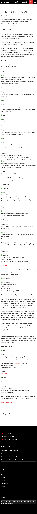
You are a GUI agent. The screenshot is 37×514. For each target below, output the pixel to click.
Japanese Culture (5, 483)
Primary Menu (35, 2)
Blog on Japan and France (10, 439)
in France (4, 9)
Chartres (24, 52)
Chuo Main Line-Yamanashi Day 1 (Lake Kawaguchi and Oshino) (18, 463)
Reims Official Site (6, 402)
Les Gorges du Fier (6, 413)
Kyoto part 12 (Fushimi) (7, 453)
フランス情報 (7, 433)
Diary (2, 474)
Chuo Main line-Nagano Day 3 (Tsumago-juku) (13, 456)
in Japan (3, 480)
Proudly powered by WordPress (8, 512)
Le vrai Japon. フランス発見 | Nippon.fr (14, 2)
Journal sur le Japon (8, 436)
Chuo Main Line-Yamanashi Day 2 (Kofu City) (13, 460)
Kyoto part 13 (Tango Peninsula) (9, 450)
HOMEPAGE (5, 266)
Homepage (18, 363)
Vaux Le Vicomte (5, 419)
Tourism (9, 9)
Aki (12, 15)
